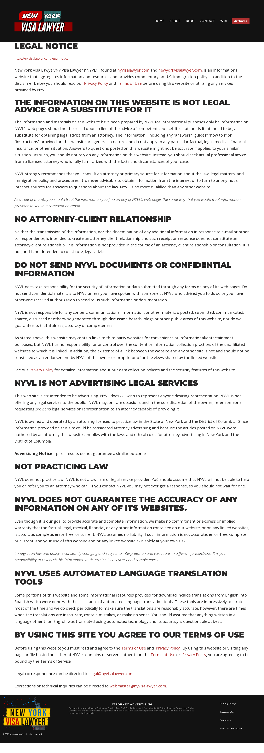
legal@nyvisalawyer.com (111, 673)
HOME (159, 21)
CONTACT (207, 21)
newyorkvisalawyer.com (180, 70)
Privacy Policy (96, 83)
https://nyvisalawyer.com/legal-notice (41, 58)
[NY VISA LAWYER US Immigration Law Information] (43, 21)
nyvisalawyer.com (133, 70)
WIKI (223, 21)
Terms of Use (129, 83)
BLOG (190, 21)
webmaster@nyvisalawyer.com (138, 686)
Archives (240, 21)
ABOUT (174, 21)
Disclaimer (226, 720)
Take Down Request (231, 728)
